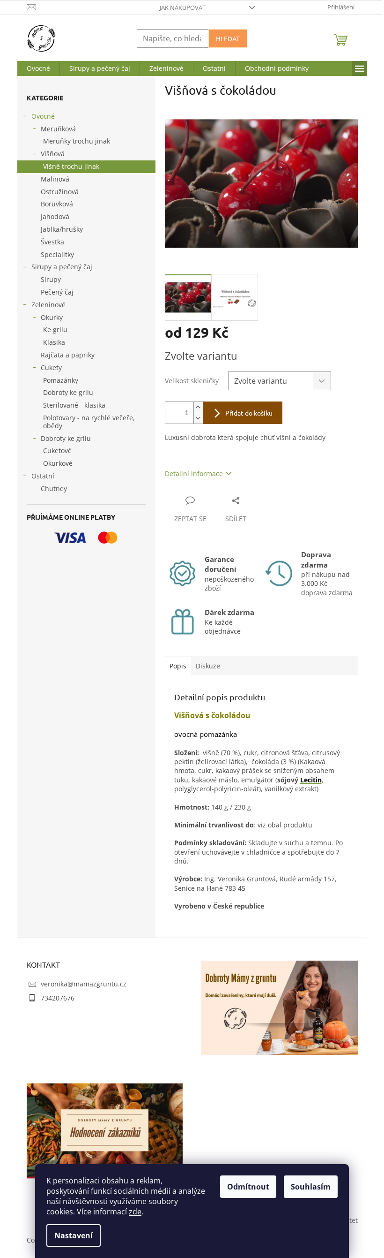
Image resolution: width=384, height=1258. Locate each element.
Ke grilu (55, 329)
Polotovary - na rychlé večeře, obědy (89, 421)
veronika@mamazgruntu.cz (83, 983)
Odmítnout (248, 1187)
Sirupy (51, 279)
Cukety (51, 367)
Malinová (55, 178)
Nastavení (73, 1235)
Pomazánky (60, 380)
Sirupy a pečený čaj (61, 266)
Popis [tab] (178, 665)
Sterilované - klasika (74, 405)
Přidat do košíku (249, 413)
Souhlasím (311, 1187)
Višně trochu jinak (71, 166)
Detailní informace (194, 473)
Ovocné (43, 116)
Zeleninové (48, 304)
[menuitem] (38, 68)
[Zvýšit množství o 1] (198, 407)
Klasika (54, 342)
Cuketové (57, 450)
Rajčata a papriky (68, 354)
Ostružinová (60, 191)
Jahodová (55, 216)
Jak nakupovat (183, 7)
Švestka (52, 241)
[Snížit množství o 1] (198, 418)
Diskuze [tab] (208, 665)
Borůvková (57, 203)
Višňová (53, 153)
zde (135, 1211)
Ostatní (42, 475)
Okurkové (58, 463)
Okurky (52, 317)
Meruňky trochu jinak (76, 140)
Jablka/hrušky (62, 229)
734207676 (57, 997)
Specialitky (57, 254)
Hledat (228, 38)
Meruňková (58, 128)
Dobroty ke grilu (68, 392)
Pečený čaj (57, 292)
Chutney (54, 488)
